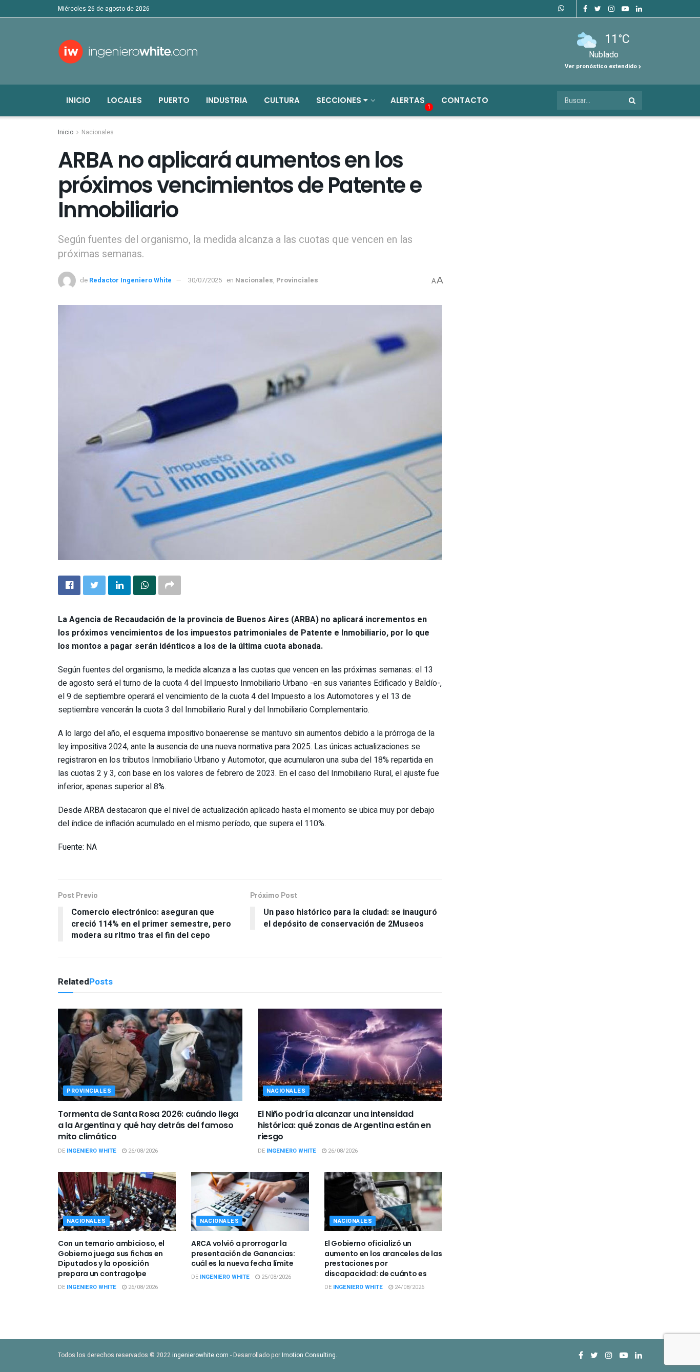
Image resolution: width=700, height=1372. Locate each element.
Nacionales (97, 132)
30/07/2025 (205, 280)
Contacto (464, 100)
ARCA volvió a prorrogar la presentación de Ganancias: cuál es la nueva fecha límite (243, 1253)
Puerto (174, 100)
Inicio (78, 100)
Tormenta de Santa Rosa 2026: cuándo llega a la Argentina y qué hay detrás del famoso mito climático (148, 1125)
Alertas (407, 100)
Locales (124, 100)
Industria (227, 100)
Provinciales (297, 280)
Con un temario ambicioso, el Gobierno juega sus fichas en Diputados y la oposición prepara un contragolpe (111, 1258)
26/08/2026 (142, 1150)
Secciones (339, 100)
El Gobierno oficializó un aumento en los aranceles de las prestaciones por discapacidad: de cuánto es (383, 1258)
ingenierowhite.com (200, 1355)
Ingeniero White (91, 1150)
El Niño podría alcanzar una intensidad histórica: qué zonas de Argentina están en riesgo (344, 1125)
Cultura (282, 100)
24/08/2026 (408, 1287)
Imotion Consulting (309, 1355)
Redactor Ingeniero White (130, 280)
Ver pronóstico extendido (602, 66)
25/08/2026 (275, 1277)
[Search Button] (633, 100)
